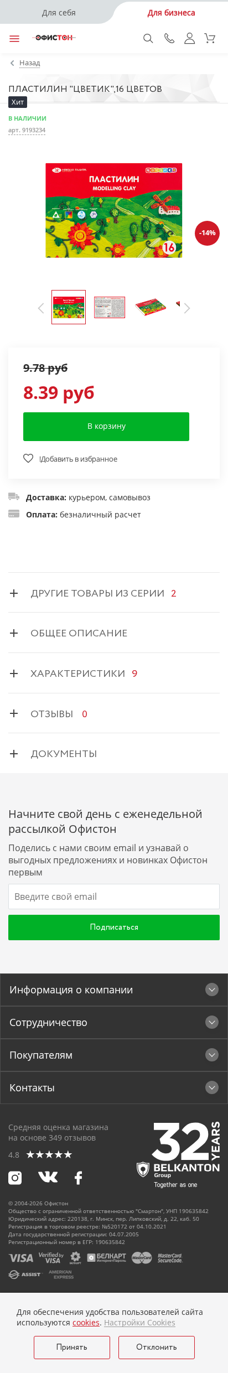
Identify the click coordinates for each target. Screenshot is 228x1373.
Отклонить (156, 1347)
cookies (86, 1322)
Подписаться (114, 927)
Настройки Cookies (139, 1322)
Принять (71, 1347)
